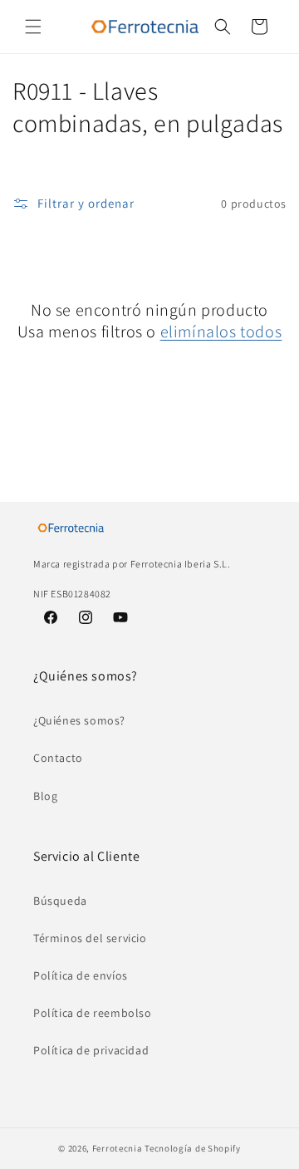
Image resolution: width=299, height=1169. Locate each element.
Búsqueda (60, 900)
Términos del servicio (90, 938)
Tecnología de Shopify (193, 1148)
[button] (33, 26)
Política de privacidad (91, 1050)
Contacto (58, 757)
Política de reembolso (92, 1012)
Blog (45, 795)
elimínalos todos (221, 331)
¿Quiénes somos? (79, 720)
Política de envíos (80, 975)
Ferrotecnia (117, 1148)
